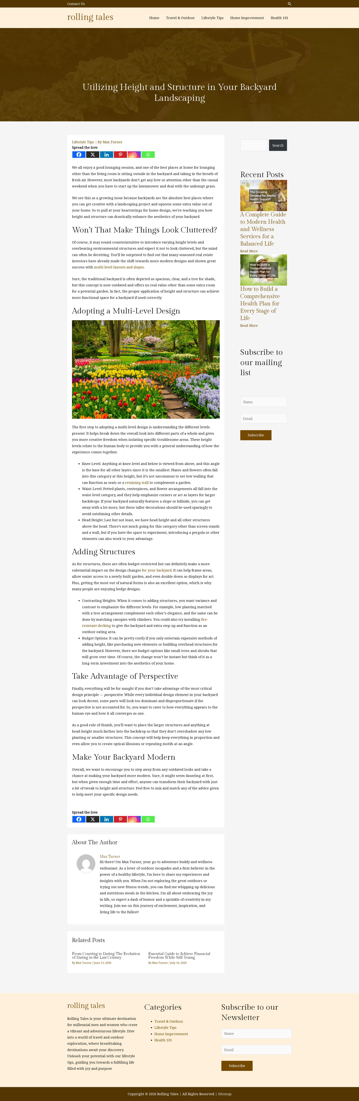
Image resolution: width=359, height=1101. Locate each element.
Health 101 (163, 1040)
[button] (289, 4)
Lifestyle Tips (83, 142)
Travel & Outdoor (168, 1021)
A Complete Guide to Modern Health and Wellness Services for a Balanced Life (263, 229)
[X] (92, 154)
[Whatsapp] (148, 154)
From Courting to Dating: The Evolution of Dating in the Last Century (106, 956)
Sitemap (224, 1094)
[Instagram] (134, 154)
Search (278, 145)
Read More (249, 251)
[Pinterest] (120, 154)
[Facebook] (78, 154)
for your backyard (156, 570)
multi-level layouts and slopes (119, 267)
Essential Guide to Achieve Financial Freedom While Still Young (179, 956)
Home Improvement (171, 1034)
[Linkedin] (106, 154)
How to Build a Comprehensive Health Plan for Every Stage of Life (260, 304)
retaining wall (137, 482)
